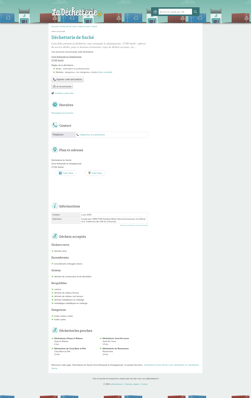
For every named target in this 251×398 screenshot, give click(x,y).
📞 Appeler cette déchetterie (67, 79)
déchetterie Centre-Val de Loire (158, 365)
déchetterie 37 (180, 365)
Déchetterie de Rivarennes (116, 348)
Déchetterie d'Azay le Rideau (68, 338)
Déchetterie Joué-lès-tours (116, 338)
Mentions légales (132, 384)
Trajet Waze (67, 173)
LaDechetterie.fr (83, 11)
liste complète (105, 72)
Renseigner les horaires (62, 113)
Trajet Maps (96, 173)
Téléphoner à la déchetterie (92, 135)
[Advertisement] (175, 178)
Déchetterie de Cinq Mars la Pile (70, 348)
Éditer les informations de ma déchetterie (134, 225)
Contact (144, 384)
